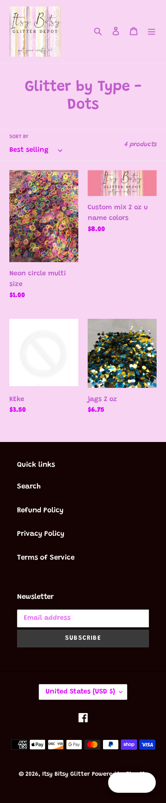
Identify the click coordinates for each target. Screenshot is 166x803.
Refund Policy (40, 510)
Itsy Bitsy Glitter (66, 774)
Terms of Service (45, 558)
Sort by (18, 136)
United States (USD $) (80, 691)
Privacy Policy (40, 534)
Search (29, 487)
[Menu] (151, 31)
